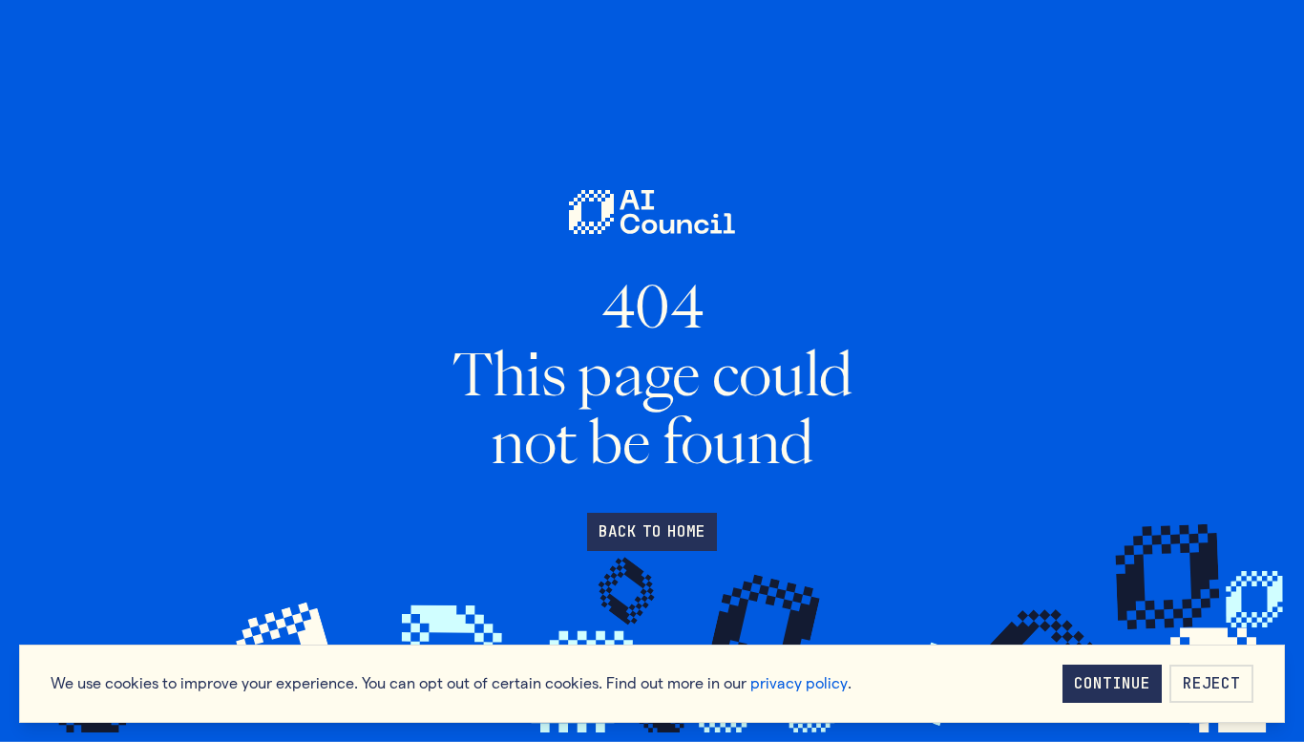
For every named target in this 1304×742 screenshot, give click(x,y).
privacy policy (799, 683)
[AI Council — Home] (651, 212)
